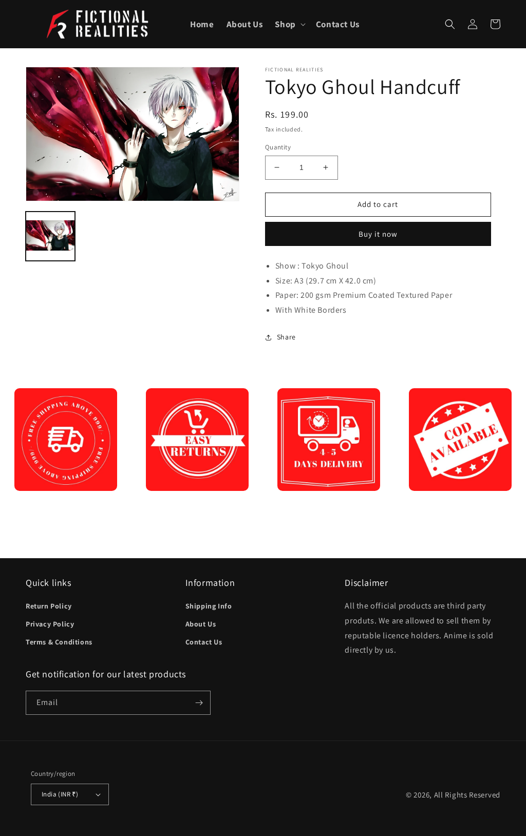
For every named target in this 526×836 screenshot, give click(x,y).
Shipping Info (208, 606)
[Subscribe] (198, 703)
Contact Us (203, 642)
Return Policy (49, 606)
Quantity (278, 147)
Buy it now (378, 234)
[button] (289, 24)
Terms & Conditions (59, 642)
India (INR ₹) (60, 794)
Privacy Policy (50, 624)
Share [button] (286, 336)
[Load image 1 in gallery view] (50, 236)
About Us (200, 624)
